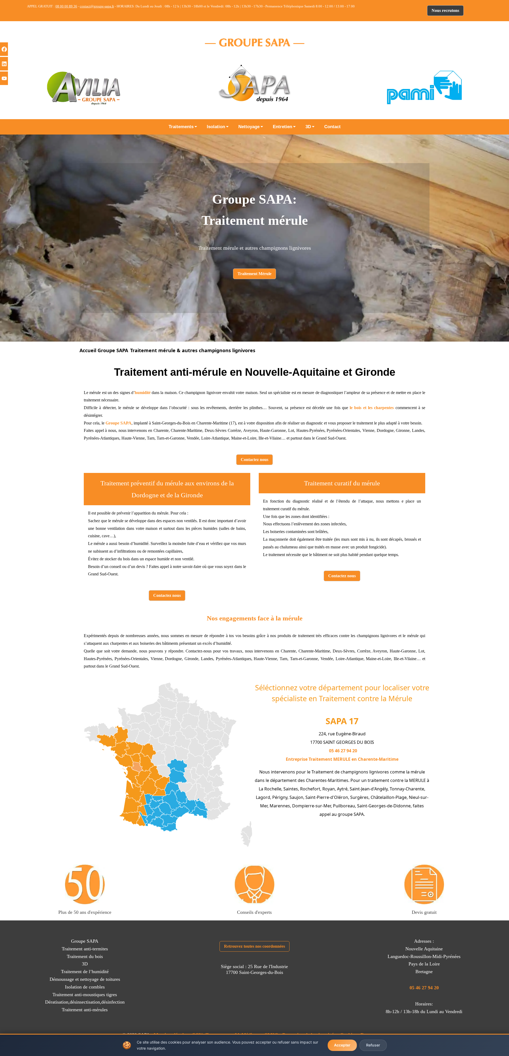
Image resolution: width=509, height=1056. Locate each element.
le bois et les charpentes (372, 407)
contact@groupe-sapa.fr (97, 6)
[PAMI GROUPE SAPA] (424, 87)
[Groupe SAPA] (254, 42)
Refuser (373, 1045)
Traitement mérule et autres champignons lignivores (254, 248)
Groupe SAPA (118, 423)
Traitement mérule (254, 220)
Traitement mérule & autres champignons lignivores (192, 350)
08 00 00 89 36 (66, 6)
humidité (143, 392)
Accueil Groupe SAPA (104, 350)
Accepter (342, 1045)
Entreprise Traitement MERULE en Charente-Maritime (342, 759)
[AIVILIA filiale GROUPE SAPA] (85, 87)
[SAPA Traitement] (254, 87)
